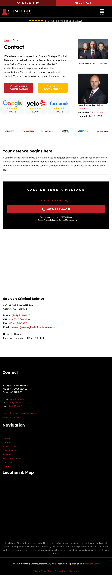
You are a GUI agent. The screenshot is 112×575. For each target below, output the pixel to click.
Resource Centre (11, 458)
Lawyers (7, 442)
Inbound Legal (92, 563)
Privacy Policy (39, 571)
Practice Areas (10, 446)
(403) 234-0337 (17, 323)
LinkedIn (17, 417)
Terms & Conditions (57, 571)
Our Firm (7, 438)
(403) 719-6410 (16, 399)
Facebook (6, 417)
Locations (7, 462)
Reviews (7, 454)
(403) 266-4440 (20, 319)
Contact (6, 466)
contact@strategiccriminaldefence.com (33, 327)
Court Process (10, 450)
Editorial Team (97, 112)
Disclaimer (74, 571)
